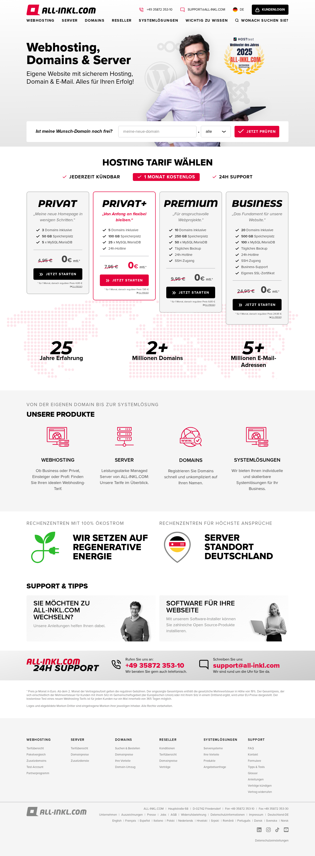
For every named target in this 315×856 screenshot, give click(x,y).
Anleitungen (256, 779)
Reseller (122, 20)
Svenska (271, 821)
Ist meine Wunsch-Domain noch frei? (74, 131)
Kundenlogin (273, 10)
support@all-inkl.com (206, 10)
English (117, 821)
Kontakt (253, 754)
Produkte (209, 761)
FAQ (251, 748)
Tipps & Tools (256, 767)
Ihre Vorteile (123, 761)
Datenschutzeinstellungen (271, 840)
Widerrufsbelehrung (193, 815)
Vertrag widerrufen (260, 792)
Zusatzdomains (36, 761)
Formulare (254, 761)
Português (243, 821)
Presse (151, 815)
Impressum (256, 815)
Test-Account (35, 767)
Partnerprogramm (38, 773)
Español (145, 821)
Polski (171, 821)
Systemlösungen (158, 20)
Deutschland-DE (278, 815)
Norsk (284, 821)
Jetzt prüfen (261, 131)
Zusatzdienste (80, 761)
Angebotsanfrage (215, 767)
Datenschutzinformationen (228, 815)
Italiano (158, 821)
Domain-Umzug (125, 767)
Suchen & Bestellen (127, 748)
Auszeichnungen (132, 815)
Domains (94, 20)
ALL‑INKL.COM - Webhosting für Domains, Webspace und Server (61, 10)
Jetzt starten (61, 274)
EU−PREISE (77, 287)
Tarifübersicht (35, 748)
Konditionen (167, 748)
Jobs (163, 815)
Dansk (258, 821)
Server (70, 20)
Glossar (253, 773)
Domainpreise (80, 754)
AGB (174, 815)
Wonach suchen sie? (264, 20)
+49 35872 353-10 (159, 10)
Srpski (215, 821)
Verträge (164, 767)
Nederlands (185, 821)
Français (130, 821)
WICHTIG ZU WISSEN (207, 20)
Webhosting (41, 20)
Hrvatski (202, 821)
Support (256, 740)
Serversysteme (213, 748)
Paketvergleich (36, 754)
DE (242, 10)
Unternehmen (108, 815)
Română (228, 821)
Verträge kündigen (260, 786)
